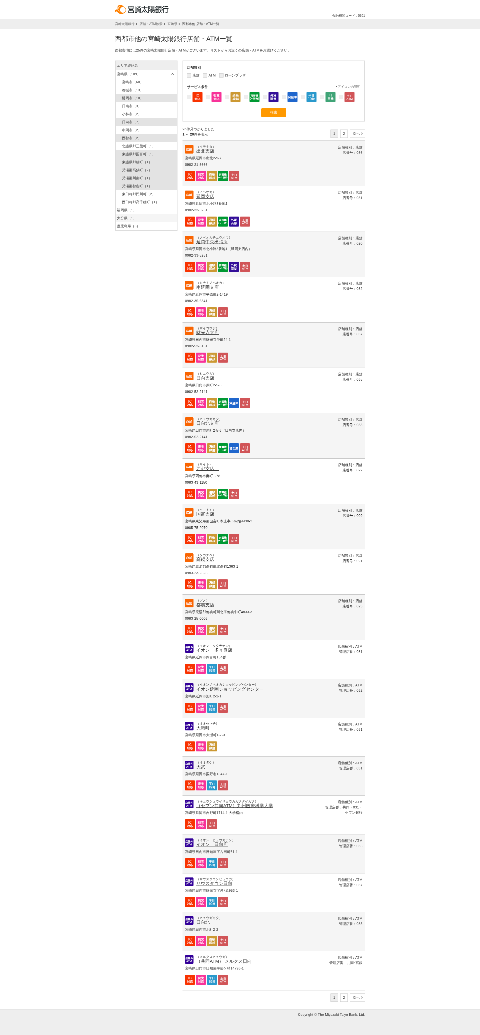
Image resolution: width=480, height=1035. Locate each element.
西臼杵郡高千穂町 (140, 202)
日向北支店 (207, 423)
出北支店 (205, 151)
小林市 (132, 114)
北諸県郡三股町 (139, 146)
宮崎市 (133, 82)
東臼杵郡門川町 (139, 194)
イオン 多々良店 (214, 650)
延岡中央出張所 (212, 241)
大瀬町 (203, 727)
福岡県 (126, 210)
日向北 (203, 922)
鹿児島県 (128, 226)
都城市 (133, 90)
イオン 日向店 (212, 844)
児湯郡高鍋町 (137, 170)
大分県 (126, 218)
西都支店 (207, 468)
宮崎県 (172, 24)
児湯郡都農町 (137, 186)
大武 (200, 766)
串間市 (132, 130)
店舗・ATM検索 (151, 24)
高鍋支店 (205, 559)
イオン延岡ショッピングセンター (230, 689)
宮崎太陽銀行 (124, 24)
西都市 (132, 138)
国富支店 (205, 514)
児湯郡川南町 (137, 178)
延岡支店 (205, 196)
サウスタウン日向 (214, 883)
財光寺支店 (207, 332)
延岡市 (133, 98)
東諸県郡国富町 (139, 154)
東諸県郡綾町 (137, 162)
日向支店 (205, 378)
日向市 (132, 122)
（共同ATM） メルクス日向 (224, 961)
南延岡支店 (207, 287)
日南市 (132, 106)
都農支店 (205, 604)
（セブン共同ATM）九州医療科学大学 (234, 805)
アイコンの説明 (349, 87)
